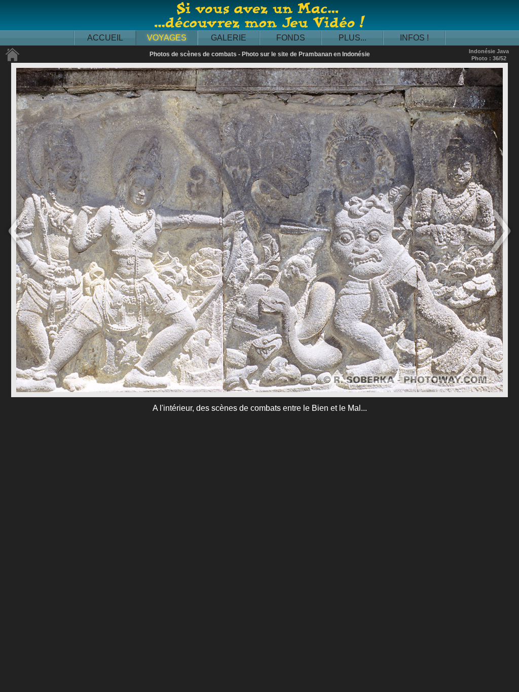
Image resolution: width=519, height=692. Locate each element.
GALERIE (228, 37)
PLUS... (352, 37)
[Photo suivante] (500, 253)
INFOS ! (414, 37)
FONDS (290, 37)
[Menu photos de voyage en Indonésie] (12, 59)
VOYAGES (167, 37)
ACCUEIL (105, 37)
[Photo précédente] (18, 253)
